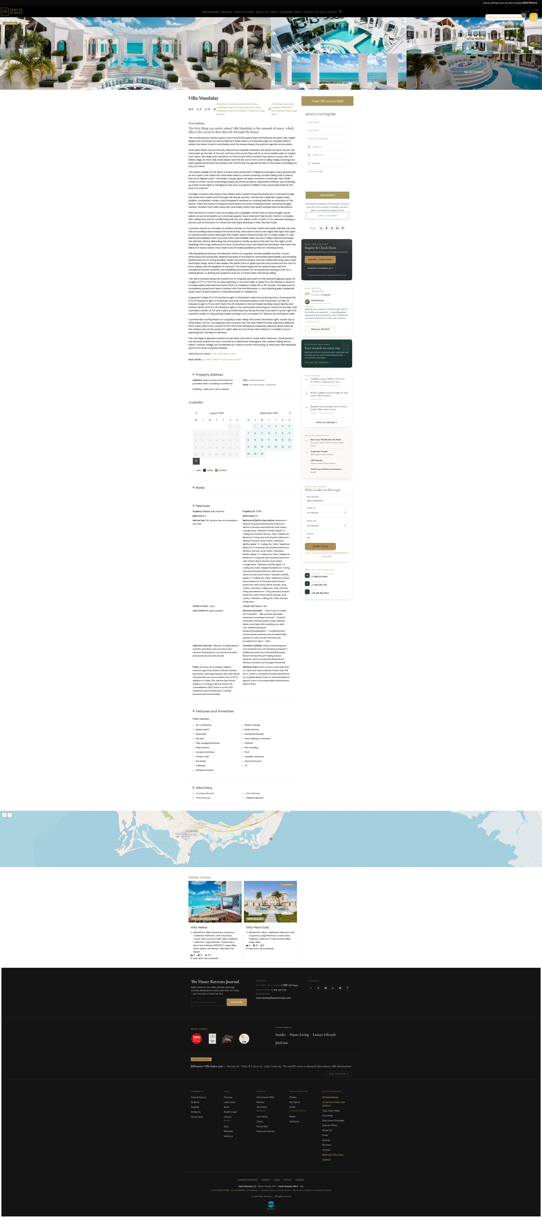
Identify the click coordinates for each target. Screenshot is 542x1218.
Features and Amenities (215, 711)
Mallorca (228, 1136)
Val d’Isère (262, 1107)
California (294, 1121)
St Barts (195, 1102)
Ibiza (226, 1126)
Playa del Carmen (266, 1131)
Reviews (326, 1145)
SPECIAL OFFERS (244, 12)
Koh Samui (294, 1102)
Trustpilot (326, 294)
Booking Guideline (247, 1180)
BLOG (298, 12)
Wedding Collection (227, 110)
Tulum (260, 1121)
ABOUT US (262, 12)
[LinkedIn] (333, 988)
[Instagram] (347, 988)
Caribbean (270, 384)
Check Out (311, 521)
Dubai (292, 1107)
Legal (277, 1180)
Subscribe (237, 1002)
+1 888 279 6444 (319, 576)
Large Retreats (246, 107)
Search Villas (320, 546)
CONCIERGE (286, 12)
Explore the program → (318, 362)
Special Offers (329, 1125)
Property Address (209, 374)
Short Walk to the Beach (206, 948)
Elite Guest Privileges (333, 1120)
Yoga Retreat (212, 942)
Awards (326, 1140)
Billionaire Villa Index (333, 1154)
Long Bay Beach (256, 380)
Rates (200, 488)
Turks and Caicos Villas (223, 353)
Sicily (226, 1107)
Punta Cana (197, 1117)
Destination (313, 497)
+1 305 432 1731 (319, 584)
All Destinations (330, 1097)
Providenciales (256, 384)
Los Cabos (262, 1116)
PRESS (273, 12)
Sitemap (300, 1180)
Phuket (293, 1097)
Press (325, 1135)
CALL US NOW (328, 12)
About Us (327, 1130)
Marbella (228, 1131)
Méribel (261, 1102)
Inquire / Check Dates (320, 259)
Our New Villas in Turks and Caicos (221, 359)
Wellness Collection (248, 110)
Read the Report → (339, 1074)
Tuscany (228, 1097)
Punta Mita (262, 1126)
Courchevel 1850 (265, 1097)
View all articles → (327, 422)
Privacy (288, 1180)
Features (203, 506)
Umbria (227, 1117)
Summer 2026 (214, 938)
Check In (311, 508)
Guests (310, 534)
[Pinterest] (325, 988)
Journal (326, 1150)
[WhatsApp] (318, 988)
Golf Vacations (224, 935)
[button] (340, 12)
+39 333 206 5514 (320, 593)
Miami (292, 1116)
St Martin (196, 1112)
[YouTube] (340, 988)
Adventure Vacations (228, 104)
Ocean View (199, 938)
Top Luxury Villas (331, 1110)
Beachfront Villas (248, 104)
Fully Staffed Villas (280, 110)
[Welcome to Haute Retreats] (533, 17)
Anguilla (195, 1107)
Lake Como (229, 1102)
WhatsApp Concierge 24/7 (320, 268)
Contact (326, 1159)
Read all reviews (320, 329)
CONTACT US (310, 12)
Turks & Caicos (198, 1097)
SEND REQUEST (327, 195)
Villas (257, 107)
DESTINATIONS (210, 12)
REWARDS (227, 12)
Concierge (327, 1115)
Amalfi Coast (230, 1112)
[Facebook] (311, 988)
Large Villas (230, 945)
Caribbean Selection (227, 107)
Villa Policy (204, 788)
